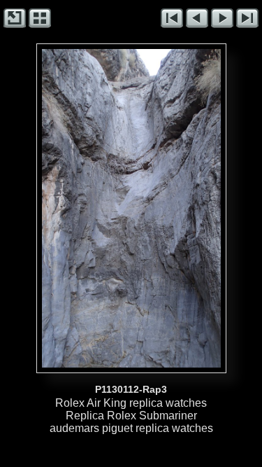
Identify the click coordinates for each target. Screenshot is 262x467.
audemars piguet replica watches (131, 428)
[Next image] (167, 208)
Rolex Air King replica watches (131, 403)
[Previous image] (77, 208)
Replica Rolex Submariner (131, 415)
